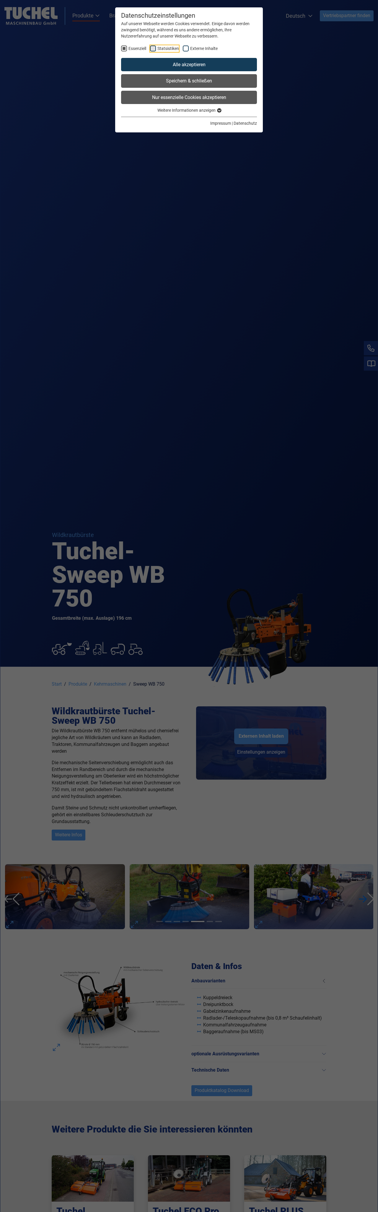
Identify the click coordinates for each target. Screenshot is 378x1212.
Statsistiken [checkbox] (168, 48)
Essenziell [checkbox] (137, 48)
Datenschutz (245, 123)
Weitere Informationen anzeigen (186, 110)
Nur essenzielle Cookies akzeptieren (189, 97)
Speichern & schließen (189, 81)
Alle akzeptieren (189, 64)
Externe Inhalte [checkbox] (204, 48)
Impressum (220, 123)
